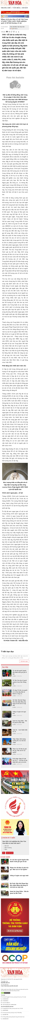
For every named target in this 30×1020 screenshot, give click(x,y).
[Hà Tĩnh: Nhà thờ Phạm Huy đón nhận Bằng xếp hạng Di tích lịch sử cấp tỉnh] (6, 702)
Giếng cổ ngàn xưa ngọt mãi (19, 712)
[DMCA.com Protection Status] (5, 992)
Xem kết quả (10, 853)
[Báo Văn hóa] (15, 2)
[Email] (9, 32)
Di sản (14, 676)
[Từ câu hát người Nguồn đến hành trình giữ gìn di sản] (6, 673)
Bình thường (8, 847)
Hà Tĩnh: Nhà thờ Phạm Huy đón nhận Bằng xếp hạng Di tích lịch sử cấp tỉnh (19, 702)
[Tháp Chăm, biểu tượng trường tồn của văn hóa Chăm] (6, 741)
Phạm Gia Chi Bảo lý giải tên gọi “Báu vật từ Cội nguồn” (20, 750)
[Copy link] (11, 32)
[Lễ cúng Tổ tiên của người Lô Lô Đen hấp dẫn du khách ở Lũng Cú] (6, 692)
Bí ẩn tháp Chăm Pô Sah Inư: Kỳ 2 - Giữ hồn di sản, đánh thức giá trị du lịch (20, 760)
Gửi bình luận (24, 661)
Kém (6, 849)
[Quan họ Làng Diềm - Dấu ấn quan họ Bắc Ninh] (6, 723)
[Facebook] (7, 32)
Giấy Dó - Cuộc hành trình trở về (20, 730)
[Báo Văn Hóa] (15, 972)
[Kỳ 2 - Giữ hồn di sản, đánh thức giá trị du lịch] (6, 761)
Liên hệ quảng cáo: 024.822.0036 (9, 1004)
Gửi (4, 853)
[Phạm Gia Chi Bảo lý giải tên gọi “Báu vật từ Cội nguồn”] (6, 751)
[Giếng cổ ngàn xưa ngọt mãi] (6, 714)
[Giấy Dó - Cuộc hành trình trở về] (6, 732)
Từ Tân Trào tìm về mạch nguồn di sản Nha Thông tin (20, 682)
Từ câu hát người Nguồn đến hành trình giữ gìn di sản (20, 672)
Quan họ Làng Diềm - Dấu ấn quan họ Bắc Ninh (20, 721)
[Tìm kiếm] (27, 3)
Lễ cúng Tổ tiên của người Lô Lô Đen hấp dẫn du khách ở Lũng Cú (20, 692)
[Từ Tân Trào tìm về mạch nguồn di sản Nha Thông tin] (6, 682)
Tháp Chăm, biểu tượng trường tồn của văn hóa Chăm (19, 740)
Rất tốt (7, 846)
